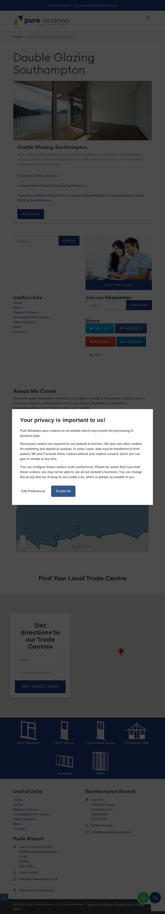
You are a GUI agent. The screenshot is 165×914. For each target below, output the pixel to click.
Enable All (63, 491)
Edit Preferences (33, 491)
